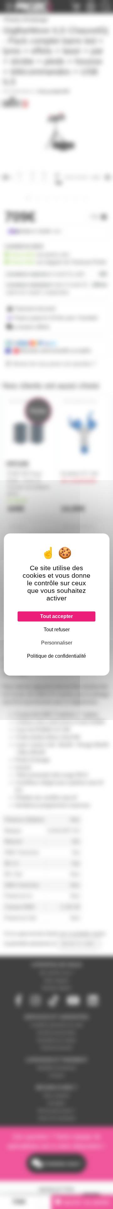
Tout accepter (56, 616)
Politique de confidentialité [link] (56, 656)
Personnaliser (56, 642)
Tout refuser (57, 629)
